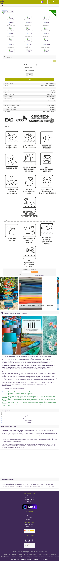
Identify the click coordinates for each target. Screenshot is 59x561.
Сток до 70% (29, 519)
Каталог (8, 7)
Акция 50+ (29, 517)
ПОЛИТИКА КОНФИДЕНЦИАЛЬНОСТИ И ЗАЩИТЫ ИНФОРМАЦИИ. (29, 559)
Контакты (29, 501)
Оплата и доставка (29, 497)
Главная (4, 7)
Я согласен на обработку (34, 274)
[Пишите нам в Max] (42, 3)
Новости (29, 496)
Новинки (29, 515)
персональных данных (39, 274)
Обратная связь (29, 526)
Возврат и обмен (29, 499)
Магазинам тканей (29, 524)
